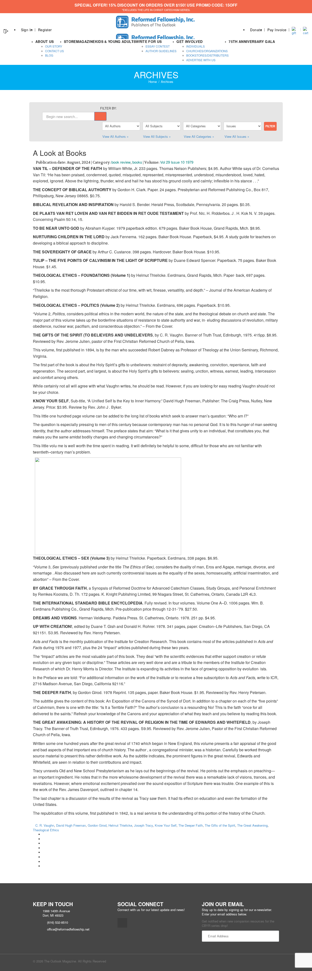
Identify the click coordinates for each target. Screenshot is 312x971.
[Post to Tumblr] (44, 848)
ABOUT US (44, 41)
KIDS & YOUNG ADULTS (115, 41)
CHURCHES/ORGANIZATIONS (207, 51)
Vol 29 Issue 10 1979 (176, 162)
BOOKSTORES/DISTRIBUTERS (207, 55)
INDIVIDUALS (195, 46)
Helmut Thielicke (120, 825)
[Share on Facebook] (44, 834)
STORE (70, 41)
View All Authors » (115, 136)
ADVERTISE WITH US (200, 60)
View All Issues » (236, 136)
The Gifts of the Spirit (220, 825)
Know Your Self (165, 825)
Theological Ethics (46, 830)
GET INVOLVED (189, 41)
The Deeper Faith (190, 825)
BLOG (49, 55)
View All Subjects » (157, 136)
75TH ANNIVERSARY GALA (252, 41)
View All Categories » (199, 136)
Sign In (27, 29)
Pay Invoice (277, 29)
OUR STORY (53, 46)
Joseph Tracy (143, 825)
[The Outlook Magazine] (156, 20)
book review (121, 162)
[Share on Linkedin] (44, 861)
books (137, 162)
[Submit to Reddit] (44, 857)
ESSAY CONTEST (158, 46)
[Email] (44, 866)
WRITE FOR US (149, 41)
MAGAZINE (85, 41)
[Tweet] (44, 839)
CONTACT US (54, 51)
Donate (256, 29)
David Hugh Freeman (71, 825)
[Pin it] (44, 852)
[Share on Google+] (44, 843)
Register (45, 29)
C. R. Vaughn (44, 825)
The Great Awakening (252, 825)
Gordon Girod (97, 825)
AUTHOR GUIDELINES (161, 51)
